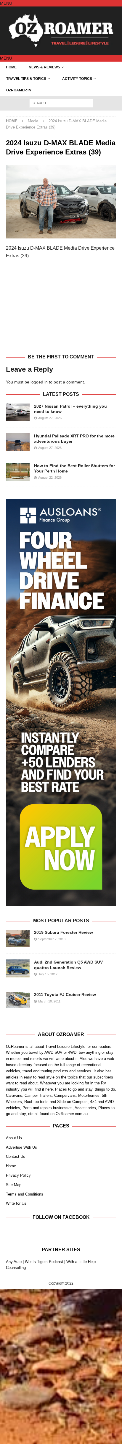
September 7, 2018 (51, 939)
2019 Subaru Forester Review (63, 932)
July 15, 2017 (47, 974)
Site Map (13, 1185)
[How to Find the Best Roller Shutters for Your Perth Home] (18, 472)
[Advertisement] (61, 310)
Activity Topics (77, 79)
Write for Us (16, 1203)
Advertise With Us (21, 1147)
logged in (39, 382)
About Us (14, 1138)
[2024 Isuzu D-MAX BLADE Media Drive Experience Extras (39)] (61, 235)
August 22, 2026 (50, 477)
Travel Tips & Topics (26, 79)
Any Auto (14, 1261)
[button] (6, 3)
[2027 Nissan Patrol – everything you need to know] (18, 412)
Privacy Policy (18, 1175)
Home (11, 67)
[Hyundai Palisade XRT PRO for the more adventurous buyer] (18, 442)
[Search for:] (61, 103)
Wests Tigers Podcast (44, 1261)
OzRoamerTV (18, 90)
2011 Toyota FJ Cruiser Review (65, 994)
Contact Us (15, 1156)
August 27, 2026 (50, 418)
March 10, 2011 (49, 1001)
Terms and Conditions (24, 1194)
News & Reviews (44, 67)
